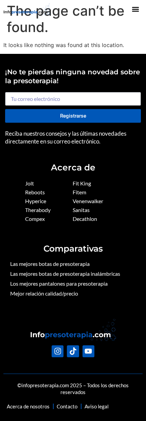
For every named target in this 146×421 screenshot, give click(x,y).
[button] (135, 9)
